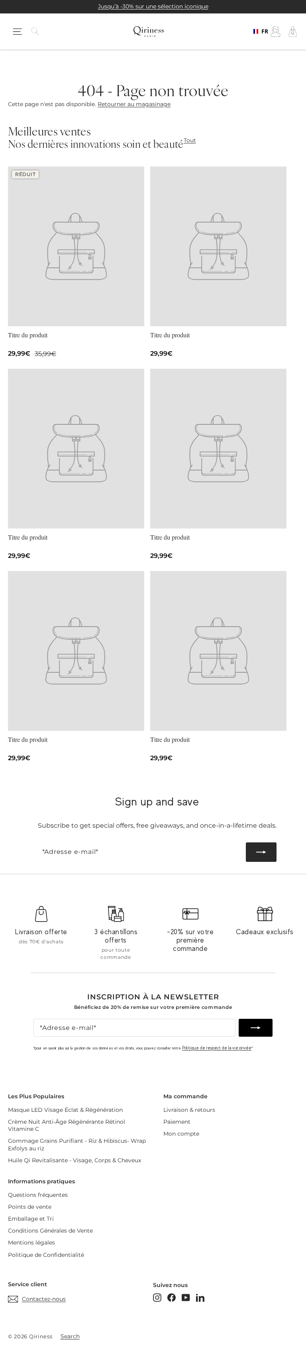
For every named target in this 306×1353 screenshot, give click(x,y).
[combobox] (258, 31)
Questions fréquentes (38, 1194)
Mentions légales (31, 1242)
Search (70, 1336)
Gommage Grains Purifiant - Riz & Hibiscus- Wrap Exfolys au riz (77, 1144)
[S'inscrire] (261, 852)
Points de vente (29, 1206)
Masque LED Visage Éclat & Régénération (65, 1109)
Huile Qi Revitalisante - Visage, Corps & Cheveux (74, 1160)
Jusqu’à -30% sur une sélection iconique (153, 6)
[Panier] (292, 31)
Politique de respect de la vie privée (216, 1047)
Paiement (176, 1121)
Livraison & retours (189, 1109)
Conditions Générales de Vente (50, 1230)
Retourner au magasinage (134, 104)
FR (262, 31)
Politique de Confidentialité (46, 1254)
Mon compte (181, 1133)
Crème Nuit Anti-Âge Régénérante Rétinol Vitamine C (66, 1125)
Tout (190, 140)
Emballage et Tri (31, 1218)
